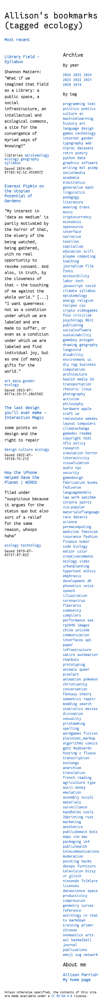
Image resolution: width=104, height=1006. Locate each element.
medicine (71, 532)
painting (71, 861)
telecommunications (81, 851)
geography (30, 159)
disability (73, 354)
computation (74, 369)
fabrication (74, 482)
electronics (74, 182)
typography (73, 143)
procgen (86, 340)
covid (91, 286)
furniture (86, 866)
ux (77, 413)
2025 (77, 75)
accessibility (76, 276)
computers (86, 423)
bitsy (91, 871)
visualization (76, 463)
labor (68, 281)
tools (88, 812)
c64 (86, 841)
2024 (88, 75)
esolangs (71, 763)
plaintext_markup (79, 738)
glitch (75, 876)
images (83, 625)
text (92, 104)
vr (65, 876)
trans (84, 207)
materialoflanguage (81, 512)
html (87, 438)
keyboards (82, 748)
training (71, 925)
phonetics (72, 586)
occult (87, 797)
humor (84, 541)
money (80, 787)
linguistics (74, 192)
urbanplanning (76, 566)
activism (71, 399)
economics (72, 222)
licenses (71, 886)
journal (70, 945)
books (93, 482)
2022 (77, 80)
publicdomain (75, 832)
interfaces (73, 640)
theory (85, 694)
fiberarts (72, 605)
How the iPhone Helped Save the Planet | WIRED (22, 477)
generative (73, 187)
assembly (71, 797)
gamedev (70, 433)
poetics (88, 109)
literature (73, 202)
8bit (90, 320)
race (67, 517)
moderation (73, 856)
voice (88, 586)
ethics (89, 571)
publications (75, 950)
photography (74, 394)
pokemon (90, 679)
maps (67, 836)
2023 (67, 80)
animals (70, 669)
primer (87, 925)
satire (69, 654)
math (90, 187)
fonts (68, 271)
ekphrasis (72, 576)
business (88, 364)
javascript (73, 286)
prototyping (74, 664)
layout (69, 423)
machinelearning (78, 118)
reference (72, 910)
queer (84, 669)
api (89, 640)
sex (91, 620)
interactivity (76, 458)
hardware (71, 409)
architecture (75, 374)
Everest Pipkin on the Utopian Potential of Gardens (24, 193)
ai (81, 113)
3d (92, 379)
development (74, 581)
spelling (71, 728)
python (69, 158)
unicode (82, 630)
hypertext (72, 571)
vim (76, 836)
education (72, 251)
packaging (72, 841)
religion (85, 300)
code (67, 546)
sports (85, 502)
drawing (70, 345)
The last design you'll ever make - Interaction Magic (25, 412)
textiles (71, 241)
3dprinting (73, 817)
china (68, 630)
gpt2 (67, 748)
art (8, 381)
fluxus (90, 753)
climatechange (76, 428)
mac (85, 836)
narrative (72, 236)
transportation (77, 384)
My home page (77, 979)
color (82, 551)
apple (86, 409)
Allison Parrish (80, 974)
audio (68, 468)
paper (68, 645)
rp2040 (69, 625)
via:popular (74, 507)
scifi (88, 251)
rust (90, 817)
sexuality (72, 718)
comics (92, 743)
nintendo (71, 881)
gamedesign (73, 477)
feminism (89, 532)
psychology (73, 320)
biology (80, 546)
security (71, 473)
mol (82, 168)
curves (87, 905)
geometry (71, 905)
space (93, 891)
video (84, 561)
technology (31, 545)
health (69, 379)
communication (76, 635)
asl (66, 940)
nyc (78, 468)
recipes (70, 305)
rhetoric (71, 389)
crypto (69, 310)
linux (86, 389)
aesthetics (73, 827)
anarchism (72, 768)
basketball (81, 940)
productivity (75, 896)
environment (74, 359)
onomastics (73, 935)
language (71, 128)
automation (87, 654)
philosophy (73, 404)
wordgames (72, 733)
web (89, 143)
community (72, 610)
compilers (72, 615)
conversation (75, 689)
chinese (70, 930)
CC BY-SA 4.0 (61, 996)
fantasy (70, 694)
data (17, 381)
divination (73, 714)
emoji (68, 955)
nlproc (69, 148)
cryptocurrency (77, 217)
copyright (72, 438)
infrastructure (77, 650)
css (82, 305)
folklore (89, 881)
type (92, 782)
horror (92, 453)
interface (72, 231)
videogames (87, 310)
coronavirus (74, 600)
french (69, 777)
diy (66, 364)
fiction (90, 733)
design (11, 449)
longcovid (72, 350)
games (68, 133)
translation (74, 773)
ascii (68, 787)
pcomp (93, 168)
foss (67, 315)
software (89, 163)
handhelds (72, 812)
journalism (73, 266)
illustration (75, 595)
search (85, 704)
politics (71, 109)
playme (69, 256)
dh (90, 581)
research (71, 448)
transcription (76, 758)
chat (94, 915)
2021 (88, 80)
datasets (85, 148)
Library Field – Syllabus (22, 59)
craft (68, 413)
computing (86, 256)
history (70, 123)
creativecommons (78, 556)
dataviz (80, 517)
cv (85, 915)
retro (68, 153)
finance (70, 541)
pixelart (71, 674)
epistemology (37, 155)
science (70, 522)
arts (90, 935)
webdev (92, 418)
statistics (73, 709)
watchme (89, 497)
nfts (67, 443)
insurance (72, 536)
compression (74, 900)
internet (71, 138)
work (75, 497)
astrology (72, 915)
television (73, 871)
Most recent (17, 39)
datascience (74, 891)
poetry (81, 153)
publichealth (75, 846)
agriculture (74, 782)
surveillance (75, 807)
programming (74, 104)
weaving (70, 207)
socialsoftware (77, 330)
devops (69, 866)
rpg (74, 364)
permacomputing (77, 527)
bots (94, 832)
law (66, 497)
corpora (70, 502)
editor (69, 551)
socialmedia (74, 172)
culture (26, 449)
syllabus (13, 163)
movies (92, 709)
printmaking (74, 723)
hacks (86, 861)
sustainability (77, 335)
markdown (77, 920)
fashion (90, 536)
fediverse (72, 487)
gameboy (70, 340)
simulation (73, 453)
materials (72, 802)
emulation (72, 792)
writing (70, 168)
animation (72, 679)
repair (89, 699)
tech (79, 281)
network (91, 955)
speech (69, 591)
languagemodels (77, 492)
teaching (71, 261)
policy (79, 443)
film (90, 266)
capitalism (73, 246)
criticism (82, 315)
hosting (70, 753)
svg (78, 955)
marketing (72, 822)
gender (29, 381)
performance (74, 620)
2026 (67, 75)
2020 (67, 85)
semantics (72, 699)
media (82, 379)
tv (65, 920)
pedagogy (71, 197)
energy (69, 300)
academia (71, 177)
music (68, 212)
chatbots (71, 659)
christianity (75, 684)
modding (70, 704)
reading (84, 777)
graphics (71, 163)
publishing (73, 325)
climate (70, 291)
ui (90, 359)
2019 (77, 85)
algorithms (73, 743)
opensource (73, 227)
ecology (12, 159)
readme (85, 433)
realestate (73, 418)
